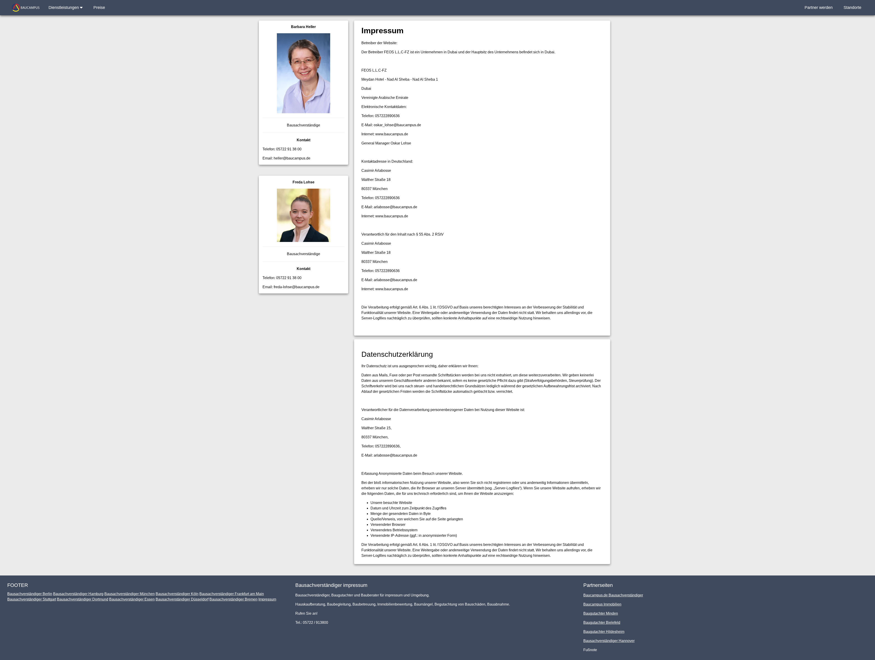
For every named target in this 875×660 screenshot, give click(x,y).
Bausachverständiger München (129, 594)
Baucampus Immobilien (602, 604)
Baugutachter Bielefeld (601, 622)
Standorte (852, 7)
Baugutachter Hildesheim (603, 632)
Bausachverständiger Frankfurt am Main (231, 594)
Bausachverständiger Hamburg (78, 594)
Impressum (267, 599)
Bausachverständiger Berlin (29, 594)
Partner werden (819, 7)
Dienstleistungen (64, 7)
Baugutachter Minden (600, 613)
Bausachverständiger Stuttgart (31, 599)
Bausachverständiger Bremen (233, 599)
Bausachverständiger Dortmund (82, 599)
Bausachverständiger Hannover (609, 641)
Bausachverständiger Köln (177, 594)
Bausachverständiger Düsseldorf (182, 599)
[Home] (25, 7)
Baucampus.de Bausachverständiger (613, 595)
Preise (99, 7)
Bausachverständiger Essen (132, 599)
